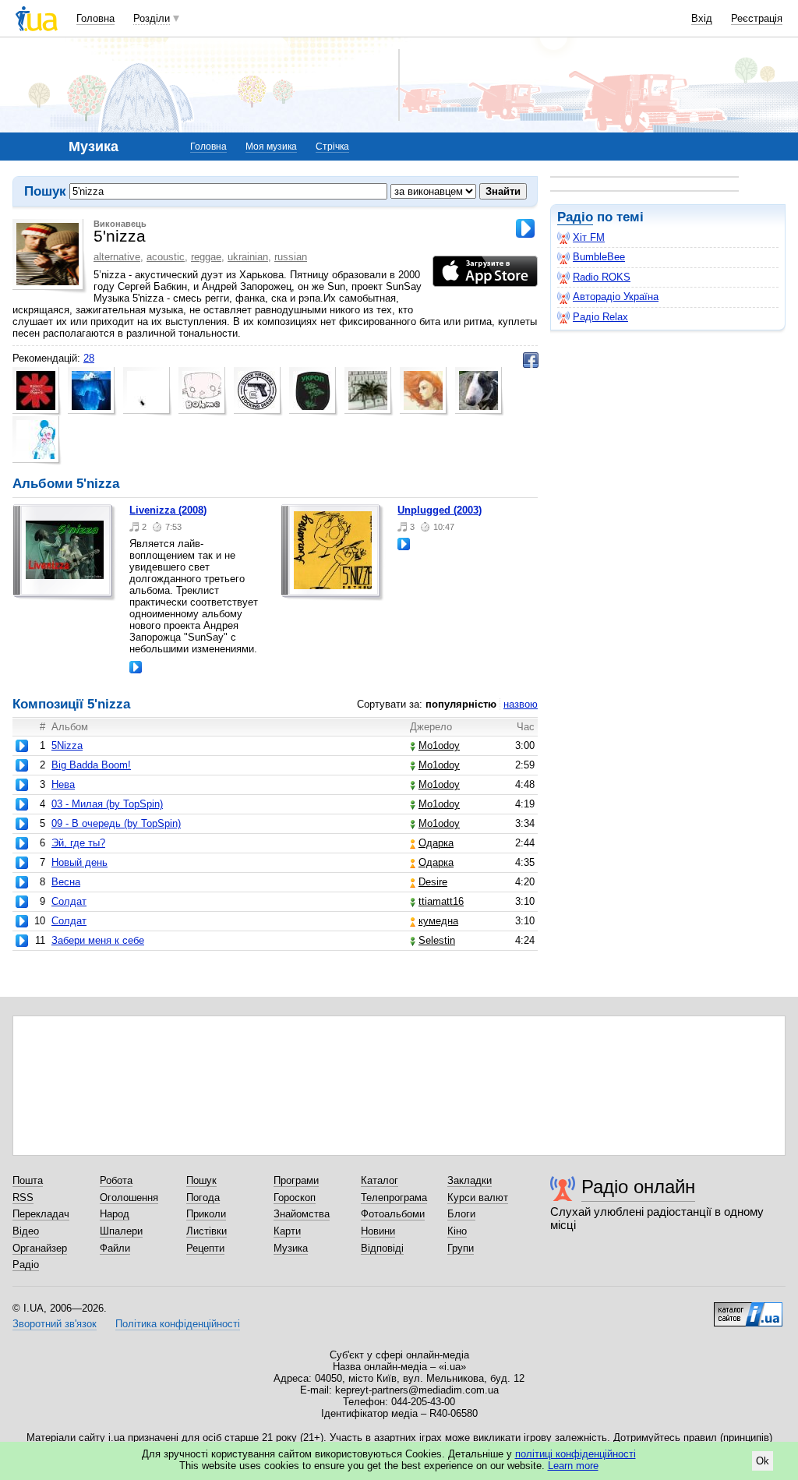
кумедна (438, 921)
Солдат (69, 901)
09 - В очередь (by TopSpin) (116, 823)
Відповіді (382, 1248)
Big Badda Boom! (91, 765)
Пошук (201, 1180)
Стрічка (332, 146)
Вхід (701, 18)
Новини (378, 1231)
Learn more (573, 1465)
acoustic (166, 257)
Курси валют (477, 1197)
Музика (291, 1248)
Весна (65, 882)
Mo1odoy (439, 745)
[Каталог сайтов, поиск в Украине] (748, 1308)
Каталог (379, 1180)
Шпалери (121, 1231)
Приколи (206, 1214)
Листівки (206, 1231)
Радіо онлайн (638, 1186)
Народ (114, 1214)
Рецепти (205, 1248)
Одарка (436, 843)
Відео (25, 1231)
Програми (296, 1180)
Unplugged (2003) (439, 510)
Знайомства (302, 1214)
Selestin (436, 940)
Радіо (575, 217)
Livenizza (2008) (168, 510)
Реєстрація (756, 18)
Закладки (469, 1180)
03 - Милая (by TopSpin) (107, 804)
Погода (203, 1197)
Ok (762, 1461)
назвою (520, 704)
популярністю (460, 704)
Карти (287, 1231)
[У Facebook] (530, 360)
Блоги (461, 1214)
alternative (117, 257)
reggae (206, 257)
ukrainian (248, 257)
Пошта (27, 1180)
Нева (63, 784)
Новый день (79, 862)
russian (290, 257)
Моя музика (271, 146)
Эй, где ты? (78, 843)
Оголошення (129, 1197)
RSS (23, 1197)
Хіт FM (589, 237)
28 (88, 358)
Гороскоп (295, 1197)
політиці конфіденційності (575, 1454)
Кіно (457, 1231)
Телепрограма (394, 1197)
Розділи (151, 18)
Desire (432, 882)
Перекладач (40, 1214)
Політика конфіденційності (177, 1324)
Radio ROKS (601, 277)
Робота (116, 1180)
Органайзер (39, 1248)
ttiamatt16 (441, 901)
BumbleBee (599, 257)
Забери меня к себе (97, 940)
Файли (115, 1248)
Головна (95, 18)
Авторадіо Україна (616, 296)
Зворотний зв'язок (54, 1324)
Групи (460, 1248)
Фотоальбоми (393, 1214)
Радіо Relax (600, 317)
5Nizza (67, 745)
